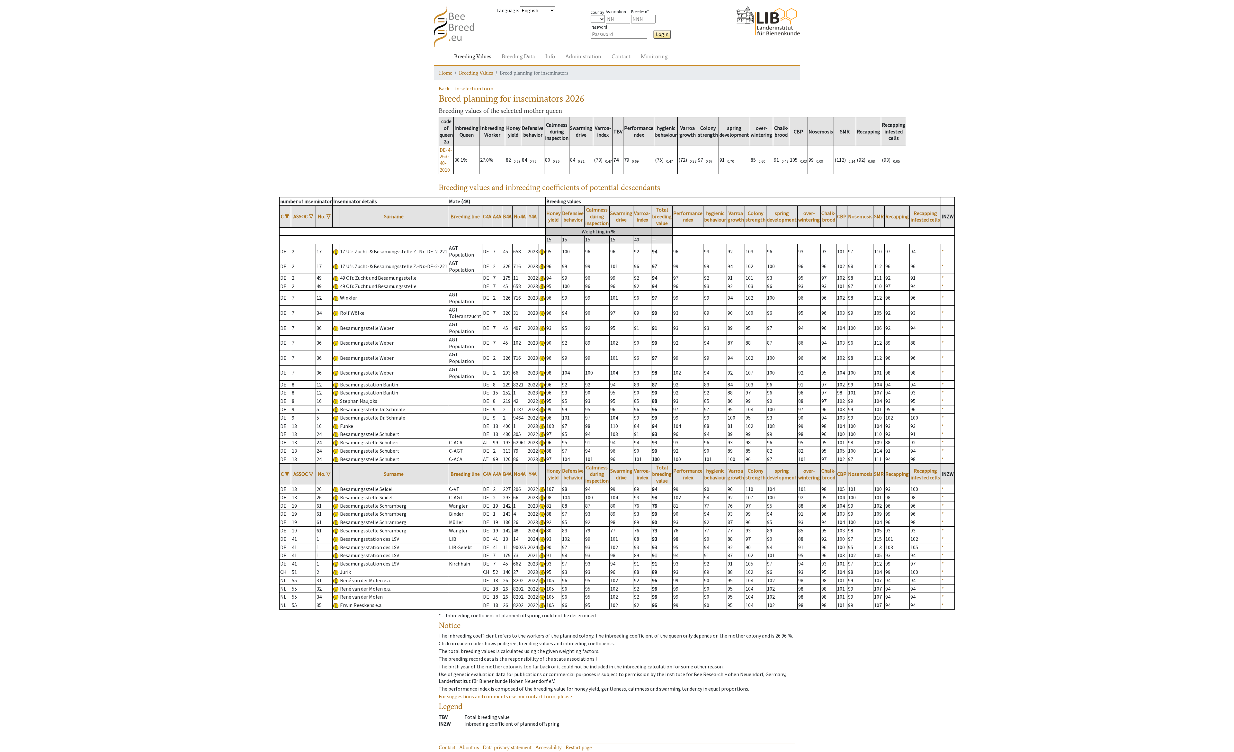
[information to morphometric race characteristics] (335, 251)
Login (662, 34)
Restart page (579, 747)
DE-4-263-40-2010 (446, 160)
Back (444, 88)
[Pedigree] (542, 251)
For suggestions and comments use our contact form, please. (506, 696)
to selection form (473, 88)
